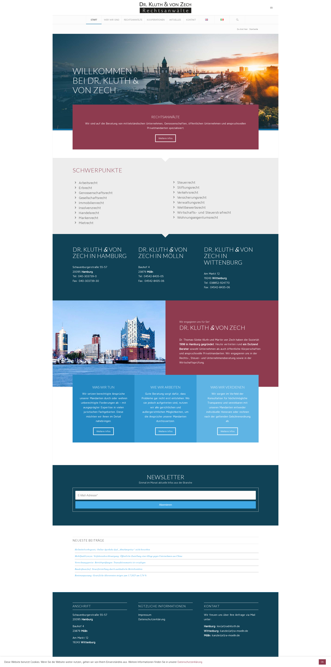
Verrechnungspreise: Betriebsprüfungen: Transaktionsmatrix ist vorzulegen (110, 562)
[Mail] (271, 7)
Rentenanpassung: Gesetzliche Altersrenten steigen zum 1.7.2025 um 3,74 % (111, 575)
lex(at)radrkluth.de (229, 626)
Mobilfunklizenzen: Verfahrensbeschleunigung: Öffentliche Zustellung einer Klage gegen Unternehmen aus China (128, 556)
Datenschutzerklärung (151, 619)
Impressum (144, 614)
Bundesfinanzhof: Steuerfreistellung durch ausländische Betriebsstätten (108, 569)
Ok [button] (322, 661)
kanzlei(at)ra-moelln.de (234, 630)
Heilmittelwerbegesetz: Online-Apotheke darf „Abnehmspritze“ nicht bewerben (112, 549)
